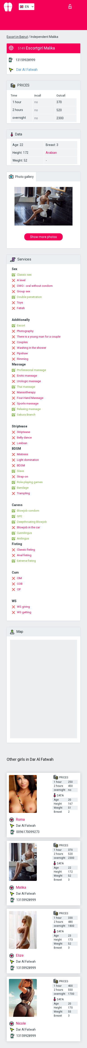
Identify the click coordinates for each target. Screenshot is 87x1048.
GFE (19, 516)
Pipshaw (22, 353)
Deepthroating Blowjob (32, 521)
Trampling (23, 493)
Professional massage (31, 370)
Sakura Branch (26, 414)
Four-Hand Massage (30, 398)
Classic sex (24, 274)
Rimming (22, 359)
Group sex (23, 291)
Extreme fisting (26, 560)
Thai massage (26, 386)
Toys (20, 302)
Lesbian (22, 443)
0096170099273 (27, 832)
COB (20, 583)
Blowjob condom (28, 510)
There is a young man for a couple (38, 336)
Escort (21, 325)
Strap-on (22, 476)
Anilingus (23, 538)
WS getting (24, 612)
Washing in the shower (31, 347)
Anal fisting (24, 555)
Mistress (22, 454)
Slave (20, 471)
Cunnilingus (24, 533)
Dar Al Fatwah (26, 70)
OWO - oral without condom (35, 285)
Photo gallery (24, 176)
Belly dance (24, 437)
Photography (25, 331)
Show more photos (43, 237)
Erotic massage (27, 375)
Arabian (51, 152)
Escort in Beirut (17, 37)
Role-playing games (30, 482)
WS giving (23, 606)
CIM (19, 578)
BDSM (21, 465)
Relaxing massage (29, 409)
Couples (22, 342)
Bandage (23, 487)
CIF (19, 589)
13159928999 (25, 60)
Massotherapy (26, 392)
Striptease (23, 432)
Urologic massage (29, 381)
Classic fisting (26, 549)
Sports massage (27, 403)
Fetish (21, 308)
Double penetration (29, 297)
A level (21, 280)
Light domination (28, 459)
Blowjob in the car (28, 527)
